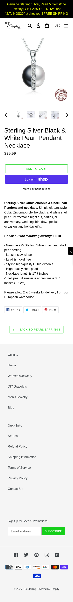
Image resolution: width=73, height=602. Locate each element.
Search (13, 436)
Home (12, 365)
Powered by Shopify (48, 588)
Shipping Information (22, 457)
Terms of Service (19, 467)
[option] (19, 115)
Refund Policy (17, 446)
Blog (11, 407)
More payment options (36, 188)
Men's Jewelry (17, 397)
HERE (57, 236)
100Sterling (29, 588)
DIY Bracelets (17, 386)
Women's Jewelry (20, 376)
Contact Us (15, 488)
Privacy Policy (17, 478)
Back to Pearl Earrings (39, 329)
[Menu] (66, 25)
